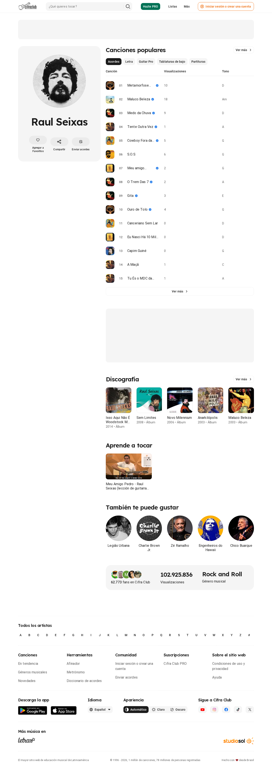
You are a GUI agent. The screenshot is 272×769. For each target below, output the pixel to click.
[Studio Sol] (238, 741)
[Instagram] (214, 709)
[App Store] (64, 710)
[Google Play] (32, 710)
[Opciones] (251, 85)
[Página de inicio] (27, 6)
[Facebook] (226, 709)
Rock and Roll (222, 574)
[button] (129, 466)
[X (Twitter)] (250, 709)
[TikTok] (238, 709)
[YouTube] (202, 709)
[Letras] (26, 740)
